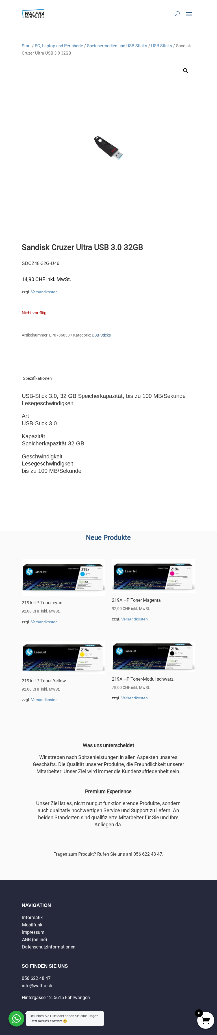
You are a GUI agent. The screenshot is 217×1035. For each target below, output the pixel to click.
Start (26, 45)
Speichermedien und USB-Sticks (117, 45)
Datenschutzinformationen (48, 947)
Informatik (32, 917)
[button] (186, 71)
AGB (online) (34, 939)
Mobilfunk (32, 925)
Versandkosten (44, 292)
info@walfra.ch (37, 985)
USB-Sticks (161, 45)
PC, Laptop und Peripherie (59, 45)
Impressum (33, 932)
